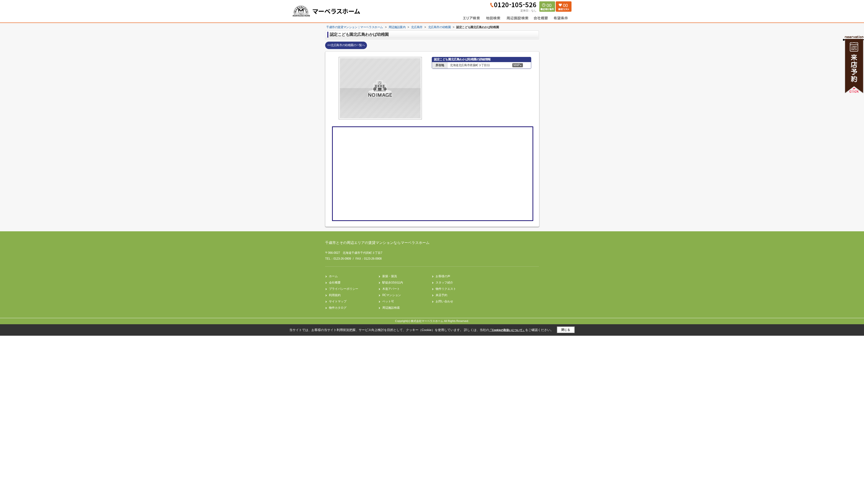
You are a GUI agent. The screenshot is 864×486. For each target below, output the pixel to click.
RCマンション (391, 295)
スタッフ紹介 (444, 282)
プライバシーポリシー (343, 288)
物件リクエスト (446, 288)
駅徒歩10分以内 (392, 282)
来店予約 (441, 295)
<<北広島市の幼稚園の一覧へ (346, 45)
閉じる (565, 329)
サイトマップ (337, 301)
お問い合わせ (444, 301)
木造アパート (391, 288)
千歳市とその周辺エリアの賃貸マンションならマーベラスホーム (377, 243)
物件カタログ (337, 307)
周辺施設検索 (391, 307)
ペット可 (388, 301)
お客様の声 (443, 276)
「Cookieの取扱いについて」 (507, 330)
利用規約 (335, 295)
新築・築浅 (389, 276)
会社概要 (335, 282)
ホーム (333, 276)
